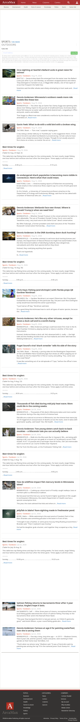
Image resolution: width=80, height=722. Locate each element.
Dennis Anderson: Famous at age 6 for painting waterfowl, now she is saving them (46, 629)
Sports (64, 7)
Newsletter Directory (68, 711)
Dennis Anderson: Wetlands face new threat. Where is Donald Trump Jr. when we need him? (43, 208)
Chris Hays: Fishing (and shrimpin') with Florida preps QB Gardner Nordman (45, 291)
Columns (45, 702)
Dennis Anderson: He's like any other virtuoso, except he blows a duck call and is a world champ (44, 319)
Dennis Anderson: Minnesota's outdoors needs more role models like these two (45, 98)
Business (6, 7)
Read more (32, 117)
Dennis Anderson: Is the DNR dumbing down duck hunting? (46, 232)
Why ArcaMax (65, 705)
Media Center (65, 708)
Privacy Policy (54, 718)
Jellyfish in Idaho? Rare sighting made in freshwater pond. (46, 510)
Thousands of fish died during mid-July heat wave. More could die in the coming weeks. (44, 404)
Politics (57, 7)
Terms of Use (64, 718)
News (44, 696)
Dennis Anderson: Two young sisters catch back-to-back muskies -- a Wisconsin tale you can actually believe (44, 430)
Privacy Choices (72, 720)
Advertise (46, 718)
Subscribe (74, 53)
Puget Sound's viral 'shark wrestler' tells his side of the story (46, 345)
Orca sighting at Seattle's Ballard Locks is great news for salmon (44, 71)
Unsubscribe (72, 718)
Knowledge (47, 7)
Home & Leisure (36, 7)
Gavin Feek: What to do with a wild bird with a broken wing (46, 124)
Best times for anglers (13, 146)
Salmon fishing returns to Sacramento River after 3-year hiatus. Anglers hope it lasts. (45, 604)
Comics (44, 699)
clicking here (61, 62)
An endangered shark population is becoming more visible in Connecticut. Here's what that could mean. (47, 176)
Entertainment (16, 7)
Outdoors (26, 76)
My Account (65, 702)
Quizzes (44, 705)
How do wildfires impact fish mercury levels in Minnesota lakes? (45, 483)
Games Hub (72, 7)
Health (26, 7)
